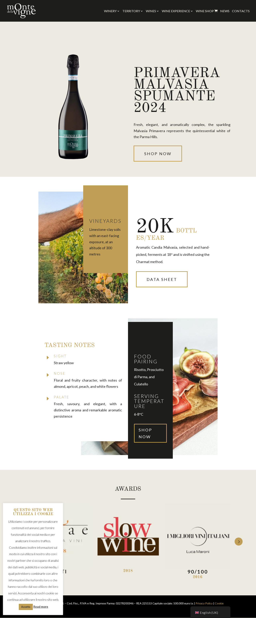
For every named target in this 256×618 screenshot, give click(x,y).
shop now (157, 153)
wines (151, 11)
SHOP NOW (145, 433)
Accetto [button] (25, 606)
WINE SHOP (207, 11)
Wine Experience (176, 11)
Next (239, 542)
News (224, 11)
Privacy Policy (204, 603)
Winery (110, 11)
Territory (131, 11)
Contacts (241, 11)
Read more (40, 606)
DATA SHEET (162, 279)
